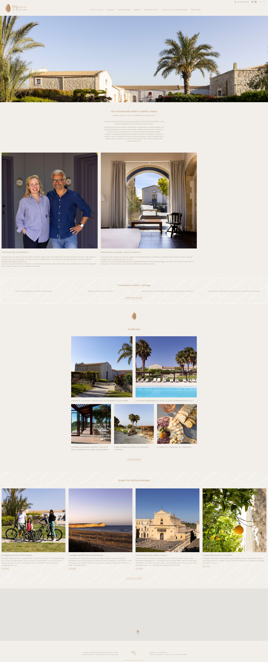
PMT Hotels (140, 660)
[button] (138, 632)
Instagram (163, 652)
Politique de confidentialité (176, 654)
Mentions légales (156, 654)
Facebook (153, 652)
